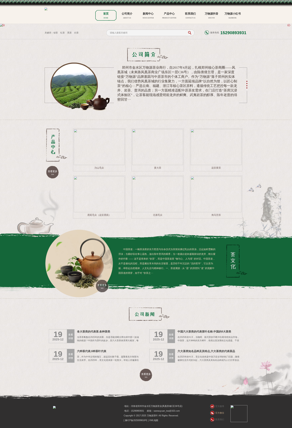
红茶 (62, 32)
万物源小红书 (233, 15)
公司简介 (127, 15)
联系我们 (190, 15)
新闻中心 (148, 15)
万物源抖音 (211, 15)
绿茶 (55, 32)
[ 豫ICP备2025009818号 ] (136, 420)
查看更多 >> (52, 173)
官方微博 (219, 406)
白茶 (76, 32)
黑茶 (69, 32)
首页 (106, 15)
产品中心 (169, 15)
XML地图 (153, 420)
